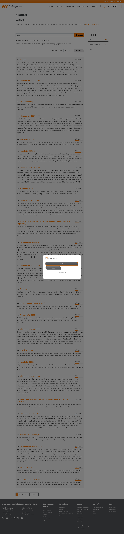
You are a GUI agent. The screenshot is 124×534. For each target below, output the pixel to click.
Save (53, 268)
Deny (61, 264)
